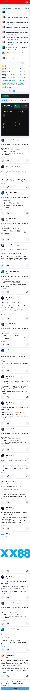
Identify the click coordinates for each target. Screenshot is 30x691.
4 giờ (7, 220)
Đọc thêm (3, 157)
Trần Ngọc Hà (10, 71)
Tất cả (5, 100)
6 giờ (7, 299)
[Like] (15, 161)
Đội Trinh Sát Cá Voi (11, 140)
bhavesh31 (9, 655)
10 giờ (7, 631)
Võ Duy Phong (10, 74)
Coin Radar (9, 350)
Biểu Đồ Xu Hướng (17, 106)
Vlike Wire (8, 297)
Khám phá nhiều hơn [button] (6, 685)
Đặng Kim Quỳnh (11, 77)
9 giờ (7, 483)
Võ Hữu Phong (10, 68)
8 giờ (7, 352)
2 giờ (7, 141)
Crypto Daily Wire (10, 245)
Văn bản (14, 100)
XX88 (7, 534)
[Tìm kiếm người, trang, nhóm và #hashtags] (27, 2)
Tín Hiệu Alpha (10, 481)
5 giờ (7, 247)
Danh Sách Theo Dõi (24, 106)
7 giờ (7, 325)
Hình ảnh (24, 100)
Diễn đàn (11, 90)
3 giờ (7, 168)
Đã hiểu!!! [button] (15, 688)
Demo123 (9, 87)
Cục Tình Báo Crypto (11, 166)
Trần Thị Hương (10, 66)
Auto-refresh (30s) (17, 90)
